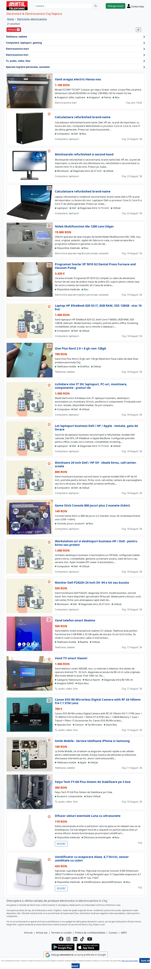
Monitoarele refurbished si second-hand (84, 154)
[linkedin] (75, 939)
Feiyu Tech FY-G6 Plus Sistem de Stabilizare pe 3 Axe (93, 782)
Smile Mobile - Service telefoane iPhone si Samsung (92, 741)
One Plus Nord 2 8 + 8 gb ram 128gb (80, 348)
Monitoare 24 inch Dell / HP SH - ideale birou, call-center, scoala (96, 464)
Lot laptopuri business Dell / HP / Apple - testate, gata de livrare (96, 427)
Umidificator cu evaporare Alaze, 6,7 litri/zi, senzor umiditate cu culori (92, 858)
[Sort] (138, 29)
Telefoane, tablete (16, 36)
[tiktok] (82, 939)
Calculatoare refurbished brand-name (82, 117)
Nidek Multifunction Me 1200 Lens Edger (84, 226)
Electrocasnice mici (17, 54)
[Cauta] (95, 6)
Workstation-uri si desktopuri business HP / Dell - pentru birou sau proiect (96, 543)
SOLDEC (61, 843)
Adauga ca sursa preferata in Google (78, 954)
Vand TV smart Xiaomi (71, 658)
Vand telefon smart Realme (75, 620)
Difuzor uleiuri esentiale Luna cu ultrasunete (87, 816)
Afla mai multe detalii (130, 961)
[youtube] (89, 939)
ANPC (124, 932)
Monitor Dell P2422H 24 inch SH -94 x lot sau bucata (92, 583)
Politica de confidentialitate (90, 932)
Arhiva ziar (42, 932)
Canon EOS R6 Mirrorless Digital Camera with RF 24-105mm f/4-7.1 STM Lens (98, 701)
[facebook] (61, 939)
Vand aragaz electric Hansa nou (78, 79)
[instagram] (68, 939)
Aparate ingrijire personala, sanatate (28, 67)
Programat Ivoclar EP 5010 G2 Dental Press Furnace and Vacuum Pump (95, 266)
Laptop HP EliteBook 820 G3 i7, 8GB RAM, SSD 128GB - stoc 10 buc (98, 307)
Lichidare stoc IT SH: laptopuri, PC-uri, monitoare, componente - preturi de (91, 386)
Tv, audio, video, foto (18, 60)
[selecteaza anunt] (49, 76)
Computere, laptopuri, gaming (24, 42)
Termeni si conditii (61, 932)
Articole (28, 932)
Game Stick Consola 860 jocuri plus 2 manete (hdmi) (92, 505)
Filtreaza (13, 29)
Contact (113, 932)
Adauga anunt (115, 6)
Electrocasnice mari (17, 48)
